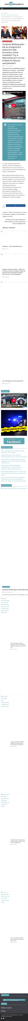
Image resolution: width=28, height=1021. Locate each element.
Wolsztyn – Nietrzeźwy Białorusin (12, 246)
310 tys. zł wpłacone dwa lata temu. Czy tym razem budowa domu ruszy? (17, 939)
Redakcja (11, 65)
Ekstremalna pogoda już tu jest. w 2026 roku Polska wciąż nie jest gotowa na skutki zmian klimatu (13, 473)
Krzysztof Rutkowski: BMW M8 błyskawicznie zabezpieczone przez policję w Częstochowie (17, 743)
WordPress (9, 1016)
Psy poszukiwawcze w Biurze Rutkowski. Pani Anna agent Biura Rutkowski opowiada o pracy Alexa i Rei (18, 645)
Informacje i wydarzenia (7, 41)
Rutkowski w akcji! (6, 586)
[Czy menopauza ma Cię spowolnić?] (14, 282)
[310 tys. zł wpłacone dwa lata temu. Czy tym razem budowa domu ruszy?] (5, 940)
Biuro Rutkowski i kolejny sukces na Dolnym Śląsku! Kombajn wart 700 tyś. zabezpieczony (18, 841)
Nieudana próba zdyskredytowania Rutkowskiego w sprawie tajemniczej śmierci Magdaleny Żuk (15, 221)
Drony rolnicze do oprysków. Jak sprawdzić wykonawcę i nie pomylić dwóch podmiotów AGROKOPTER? (13, 461)
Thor (12, 592)
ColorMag (3, 1016)
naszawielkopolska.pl (13, 1014)
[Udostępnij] (15, 205)
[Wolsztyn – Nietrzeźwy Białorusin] (14, 231)
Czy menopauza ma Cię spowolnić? (12, 381)
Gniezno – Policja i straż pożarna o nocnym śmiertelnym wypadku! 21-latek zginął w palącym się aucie (15, 214)
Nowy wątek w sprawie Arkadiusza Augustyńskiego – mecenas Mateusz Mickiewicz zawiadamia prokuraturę (11, 467)
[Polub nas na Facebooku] (14, 439)
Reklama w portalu (6, 1008)
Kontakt (3, 1011)
